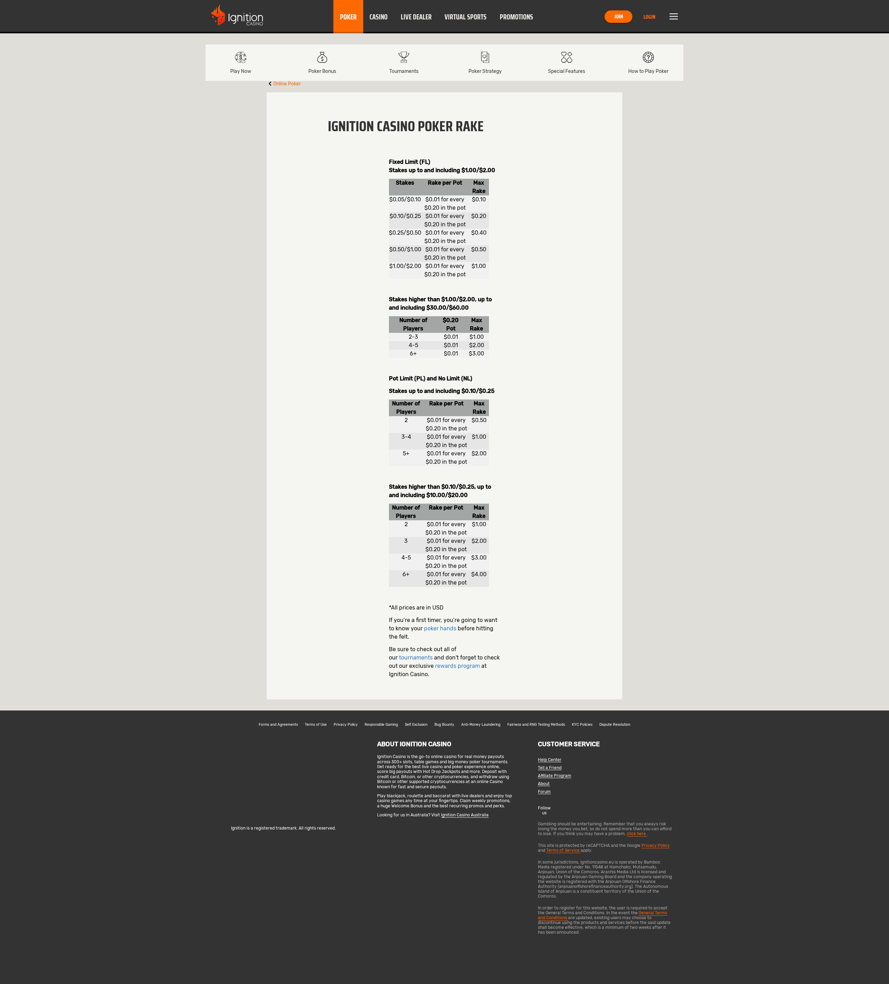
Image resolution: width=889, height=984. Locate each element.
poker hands (440, 628)
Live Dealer (416, 17)
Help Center (550, 760)
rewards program (457, 666)
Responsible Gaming (381, 724)
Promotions (516, 17)
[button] (348, 16)
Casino (378, 17)
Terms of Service (563, 850)
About (544, 784)
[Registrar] (283, 816)
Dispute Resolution (614, 724)
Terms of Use (316, 724)
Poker (348, 17)
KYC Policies (582, 724)
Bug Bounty (444, 724)
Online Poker (287, 84)
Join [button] (618, 16)
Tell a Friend (550, 768)
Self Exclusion (416, 724)
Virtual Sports (465, 17)
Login (649, 16)
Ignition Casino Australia (465, 815)
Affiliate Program (554, 776)
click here (637, 833)
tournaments (416, 657)
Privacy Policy (346, 724)
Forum (544, 792)
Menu (673, 16)
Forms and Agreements (278, 724)
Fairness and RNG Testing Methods (536, 724)
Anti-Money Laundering (480, 724)
